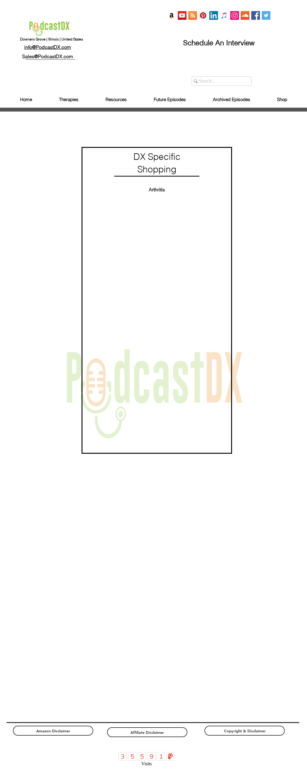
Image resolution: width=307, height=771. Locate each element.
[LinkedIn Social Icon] (213, 15)
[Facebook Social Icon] (255, 15)
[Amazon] (171, 15)
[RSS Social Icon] (192, 15)
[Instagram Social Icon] (234, 15)
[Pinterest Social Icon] (203, 15)
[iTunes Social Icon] (224, 15)
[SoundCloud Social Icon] (245, 15)
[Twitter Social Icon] (266, 15)
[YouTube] (182, 15)
